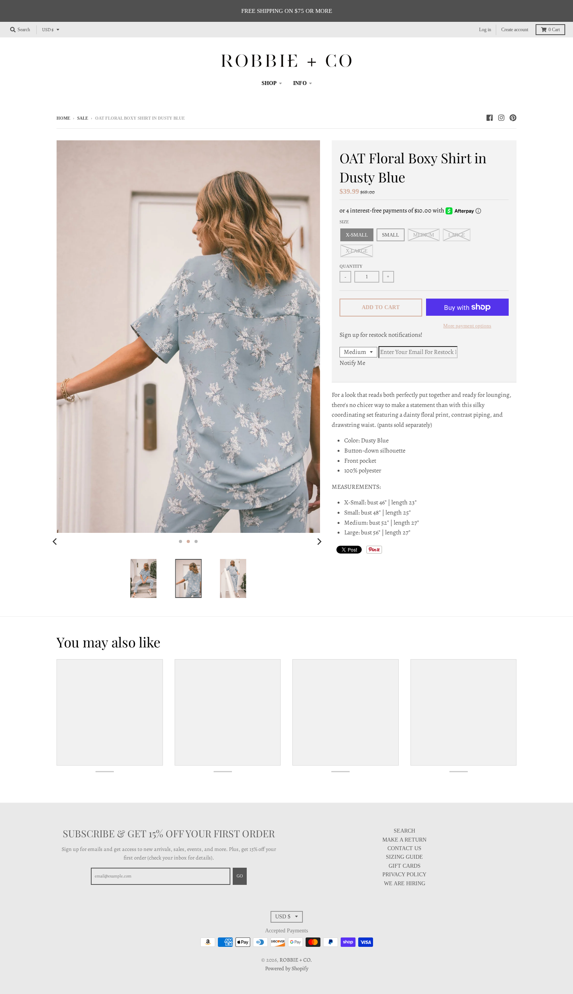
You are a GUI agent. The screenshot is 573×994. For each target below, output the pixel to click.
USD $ (48, 30)
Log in (485, 29)
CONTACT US (404, 848)
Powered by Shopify (286, 968)
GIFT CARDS (405, 866)
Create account (514, 29)
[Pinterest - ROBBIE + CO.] (512, 117)
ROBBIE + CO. (295, 960)
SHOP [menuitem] (269, 83)
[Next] (319, 541)
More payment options (467, 326)
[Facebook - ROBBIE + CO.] (489, 117)
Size (344, 221)
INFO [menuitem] (300, 83)
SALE (82, 118)
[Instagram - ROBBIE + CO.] (501, 117)
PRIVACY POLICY (404, 874)
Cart (554, 29)
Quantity (351, 266)
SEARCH (404, 831)
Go (240, 876)
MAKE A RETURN (404, 840)
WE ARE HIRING (404, 883)
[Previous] (55, 541)
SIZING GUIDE (404, 857)
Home (63, 118)
